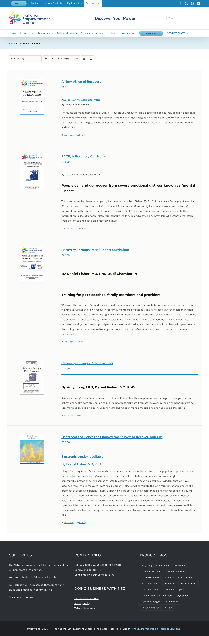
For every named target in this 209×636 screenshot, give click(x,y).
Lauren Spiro (148, 595)
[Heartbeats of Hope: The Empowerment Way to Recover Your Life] (32, 449)
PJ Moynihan (171, 601)
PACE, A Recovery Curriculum (84, 156)
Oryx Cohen (183, 595)
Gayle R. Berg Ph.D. (151, 583)
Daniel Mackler (176, 571)
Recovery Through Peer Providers (87, 363)
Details (82, 135)
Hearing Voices (189, 583)
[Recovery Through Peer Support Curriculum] (32, 265)
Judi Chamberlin (150, 589)
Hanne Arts (171, 583)
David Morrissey (150, 577)
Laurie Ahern (165, 595)
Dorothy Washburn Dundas (178, 577)
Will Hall (167, 607)
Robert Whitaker (150, 607)
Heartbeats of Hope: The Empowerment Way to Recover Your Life (112, 437)
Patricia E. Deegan (151, 601)
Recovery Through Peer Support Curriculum (95, 250)
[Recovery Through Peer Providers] (32, 377)
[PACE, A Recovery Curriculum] (32, 171)
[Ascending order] (46, 58)
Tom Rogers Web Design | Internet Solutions (155, 628)
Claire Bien (179, 565)
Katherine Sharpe (172, 589)
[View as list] (91, 59)
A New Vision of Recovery (81, 81)
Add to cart (69, 135)
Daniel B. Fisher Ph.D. (153, 571)
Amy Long (147, 565)
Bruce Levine (162, 565)
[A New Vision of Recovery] (32, 97)
